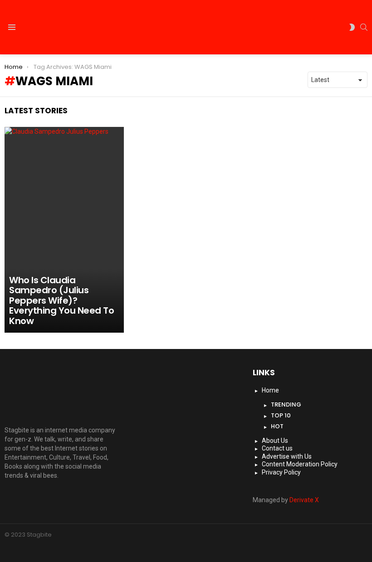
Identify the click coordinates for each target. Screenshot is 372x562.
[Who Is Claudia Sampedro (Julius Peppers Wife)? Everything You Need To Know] (64, 230)
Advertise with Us (287, 456)
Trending (286, 404)
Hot (277, 426)
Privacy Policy (281, 472)
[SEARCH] (363, 27)
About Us (275, 440)
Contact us (277, 448)
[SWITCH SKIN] (352, 27)
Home (270, 390)
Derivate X (304, 500)
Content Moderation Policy (300, 464)
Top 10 (281, 415)
